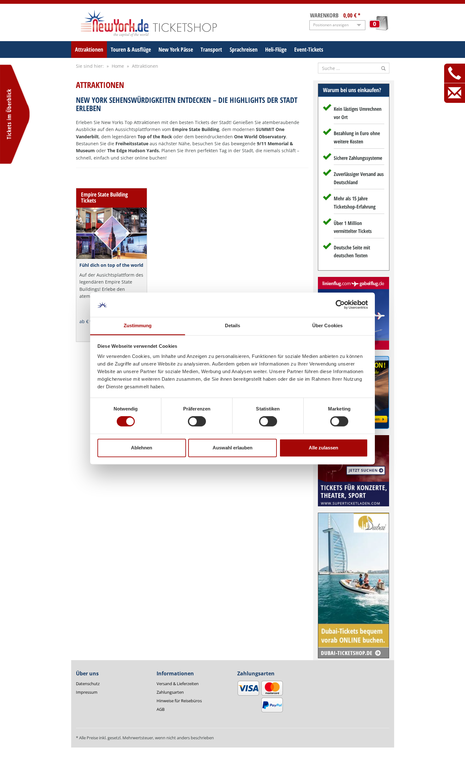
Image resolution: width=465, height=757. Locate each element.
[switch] (197, 421)
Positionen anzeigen (331, 25)
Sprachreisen (243, 49)
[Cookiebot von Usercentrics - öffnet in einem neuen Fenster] (340, 305)
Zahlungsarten (170, 692)
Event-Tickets (308, 49)
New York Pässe (175, 49)
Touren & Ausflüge (131, 49)
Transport (211, 49)
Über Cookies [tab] (327, 325)
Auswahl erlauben (232, 447)
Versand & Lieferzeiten (178, 683)
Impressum (86, 692)
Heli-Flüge (276, 49)
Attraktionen (89, 49)
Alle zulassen (323, 447)
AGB (160, 709)
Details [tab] (232, 325)
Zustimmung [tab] (138, 325)
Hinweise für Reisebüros (179, 701)
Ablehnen (141, 447)
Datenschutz (88, 683)
